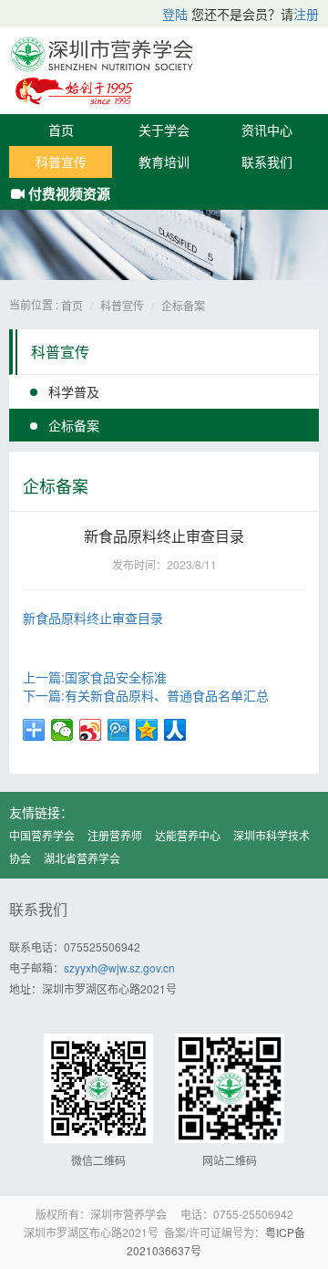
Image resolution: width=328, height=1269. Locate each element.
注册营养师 (114, 835)
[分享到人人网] (175, 730)
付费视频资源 (67, 193)
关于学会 (164, 129)
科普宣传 (61, 161)
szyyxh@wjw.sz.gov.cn (119, 967)
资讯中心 (266, 129)
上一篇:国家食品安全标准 (95, 677)
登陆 (175, 14)
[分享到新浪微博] (90, 730)
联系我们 (266, 161)
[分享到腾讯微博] (119, 730)
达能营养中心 (187, 835)
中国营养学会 (42, 835)
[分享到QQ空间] (147, 730)
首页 (61, 129)
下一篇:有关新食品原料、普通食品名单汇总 (146, 695)
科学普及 (73, 391)
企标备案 (183, 305)
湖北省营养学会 (82, 858)
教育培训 (164, 161)
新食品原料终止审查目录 (93, 617)
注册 (306, 14)
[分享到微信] (62, 730)
